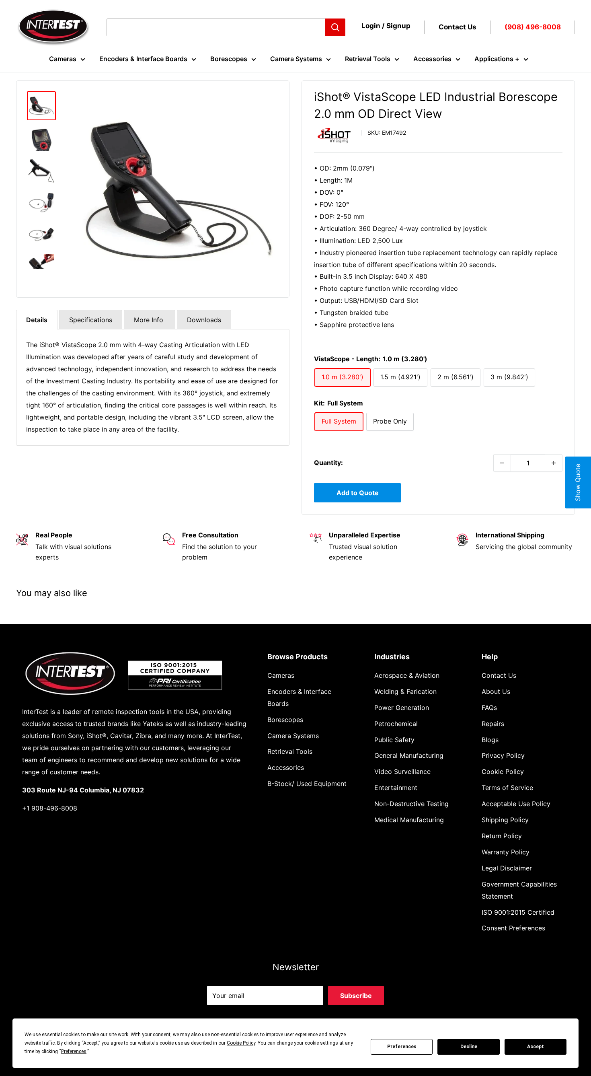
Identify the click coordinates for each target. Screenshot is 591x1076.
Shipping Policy (505, 820)
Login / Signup (385, 26)
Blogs (490, 740)
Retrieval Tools (367, 59)
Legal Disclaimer (507, 868)
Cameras (62, 59)
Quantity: (328, 463)
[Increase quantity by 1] (553, 463)
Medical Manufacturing (409, 820)
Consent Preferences (513, 928)
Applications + (496, 59)
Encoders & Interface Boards (143, 59)
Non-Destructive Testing (411, 804)
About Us (496, 691)
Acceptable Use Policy (516, 804)
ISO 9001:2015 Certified (518, 912)
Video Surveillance (402, 771)
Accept (535, 1046)
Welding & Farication (405, 691)
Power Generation (401, 708)
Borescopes (228, 59)
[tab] (36, 319)
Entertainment (395, 788)
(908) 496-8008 (533, 27)
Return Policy (502, 836)
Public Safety (394, 740)
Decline (468, 1046)
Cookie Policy (503, 771)
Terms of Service (507, 788)
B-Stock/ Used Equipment (307, 784)
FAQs (489, 708)
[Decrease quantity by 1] (502, 463)
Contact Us (457, 27)
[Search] (335, 27)
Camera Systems (296, 59)
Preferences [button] (73, 1051)
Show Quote (578, 482)
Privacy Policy (503, 755)
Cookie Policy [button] (241, 1043)
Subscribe (356, 996)
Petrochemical (396, 724)
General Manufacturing (408, 755)
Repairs (493, 724)
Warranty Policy (505, 852)
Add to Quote (358, 493)
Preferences (402, 1046)
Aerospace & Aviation (406, 675)
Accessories (432, 59)
